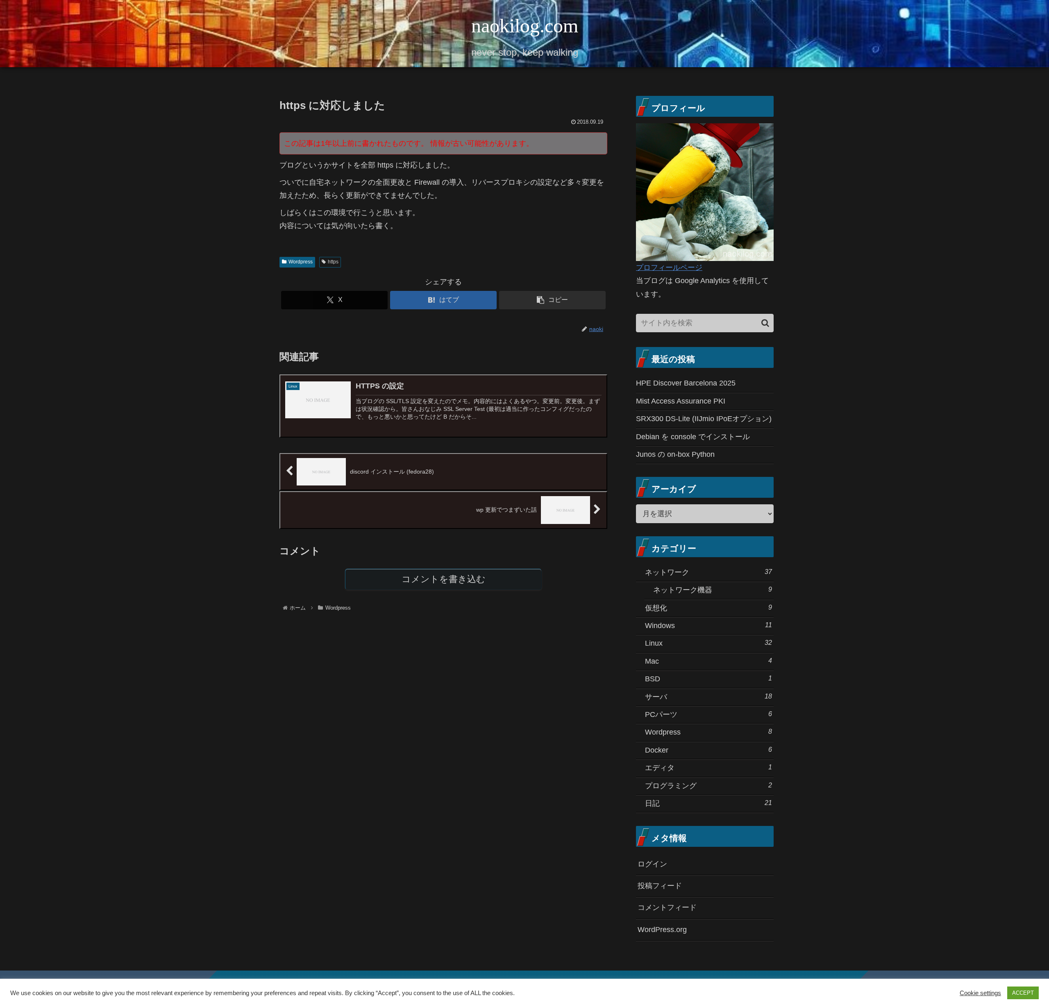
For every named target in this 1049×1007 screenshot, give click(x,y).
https (333, 262)
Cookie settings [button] (980, 993)
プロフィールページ (669, 267)
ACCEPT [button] (1023, 993)
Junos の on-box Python (675, 454)
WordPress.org (662, 929)
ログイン (652, 864)
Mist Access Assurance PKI (680, 401)
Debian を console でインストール (693, 437)
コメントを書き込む (444, 579)
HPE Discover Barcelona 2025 (686, 383)
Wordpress (300, 262)
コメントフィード (667, 907)
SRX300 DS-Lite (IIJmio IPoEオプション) (704, 419)
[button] (552, 300)
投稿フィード (660, 886)
